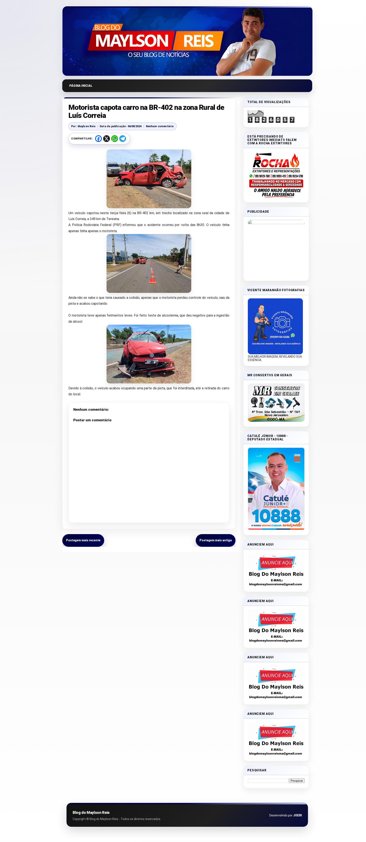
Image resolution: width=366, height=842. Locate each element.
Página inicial (80, 85)
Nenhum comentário (160, 126)
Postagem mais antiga (216, 540)
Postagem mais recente (83, 540)
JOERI (297, 815)
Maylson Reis (87, 126)
